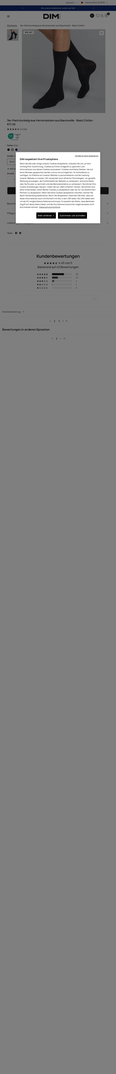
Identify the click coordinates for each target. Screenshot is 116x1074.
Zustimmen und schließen (72, 215)
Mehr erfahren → (46, 215)
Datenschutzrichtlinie (49, 207)
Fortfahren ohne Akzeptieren (86, 156)
